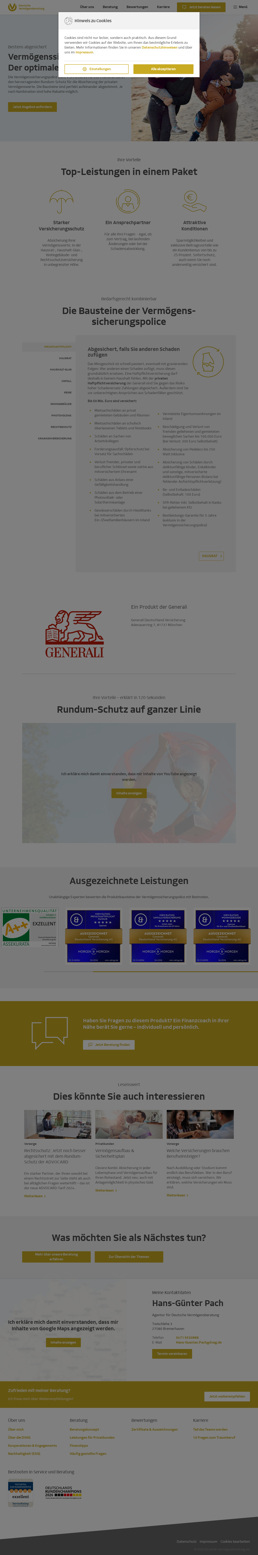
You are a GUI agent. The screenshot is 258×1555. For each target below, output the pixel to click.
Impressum (84, 52)
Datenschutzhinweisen (160, 47)
